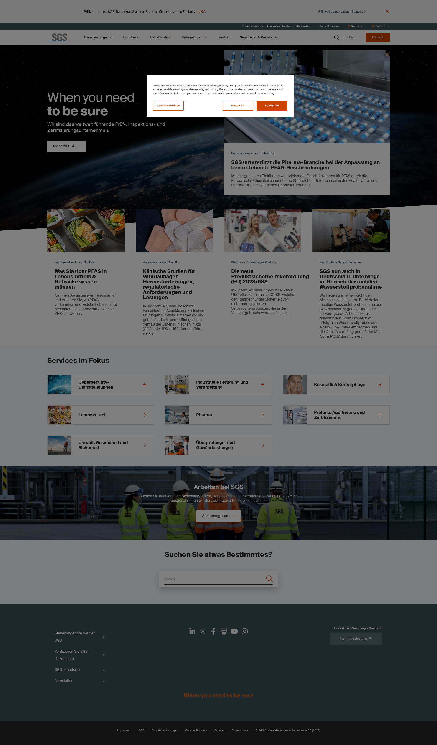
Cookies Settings (168, 105)
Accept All (272, 105)
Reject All (237, 105)
